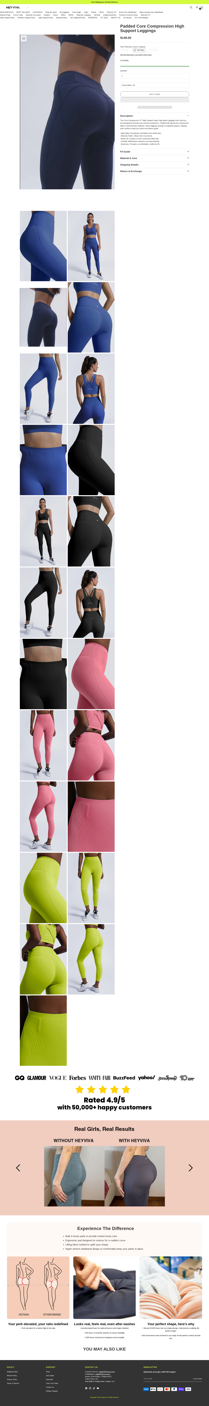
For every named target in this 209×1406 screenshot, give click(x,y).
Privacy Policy (12, 1379)
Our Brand (127, 18)
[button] (154, 100)
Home (55, 15)
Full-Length (76, 12)
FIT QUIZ (104, 18)
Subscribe (197, 1379)
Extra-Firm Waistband (127, 12)
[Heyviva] (13, 7)
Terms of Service (13, 1383)
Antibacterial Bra (109, 15)
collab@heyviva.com (102, 1374)
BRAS (71, 15)
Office (63, 15)
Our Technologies (141, 18)
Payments (49, 1379)
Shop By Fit (111, 12)
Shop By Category (83, 15)
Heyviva (104, 1397)
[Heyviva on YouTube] (98, 1388)
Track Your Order (52, 1383)
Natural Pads (5, 15)
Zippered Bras (61, 18)
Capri (86, 12)
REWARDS (93, 18)
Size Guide (50, 1376)
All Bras (97, 15)
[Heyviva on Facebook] (86, 1388)
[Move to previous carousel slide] (101, 1209)
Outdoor (47, 15)
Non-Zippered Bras (77, 18)
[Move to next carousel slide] (107, 1209)
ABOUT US (115, 18)
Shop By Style (51, 12)
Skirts (101, 12)
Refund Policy (12, 1376)
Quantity (123, 71)
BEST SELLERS (23, 12)
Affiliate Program (52, 1391)
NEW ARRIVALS (7, 12)
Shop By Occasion (33, 15)
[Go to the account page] (196, 7)
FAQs (48, 1372)
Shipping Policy (12, 1372)
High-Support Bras (7, 18)
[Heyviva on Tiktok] (94, 1388)
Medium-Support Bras (26, 18)
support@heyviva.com (107, 1372)
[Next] (27, 7)
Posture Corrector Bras (128, 15)
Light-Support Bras (45, 18)
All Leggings (64, 12)
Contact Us (50, 1387)
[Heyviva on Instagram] (90, 1388)
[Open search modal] (191, 7)
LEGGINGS (37, 12)
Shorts (93, 12)
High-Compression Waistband (151, 12)
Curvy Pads (18, 15)
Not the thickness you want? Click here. (136, 55)
